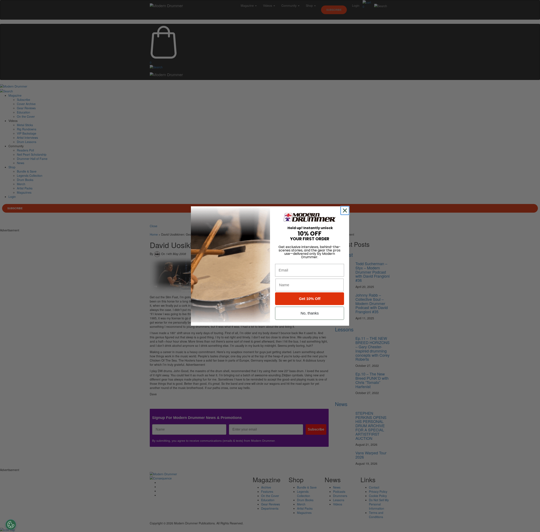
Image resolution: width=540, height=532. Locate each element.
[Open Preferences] (10, 524)
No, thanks (310, 313)
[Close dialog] (345, 210)
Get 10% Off (309, 299)
